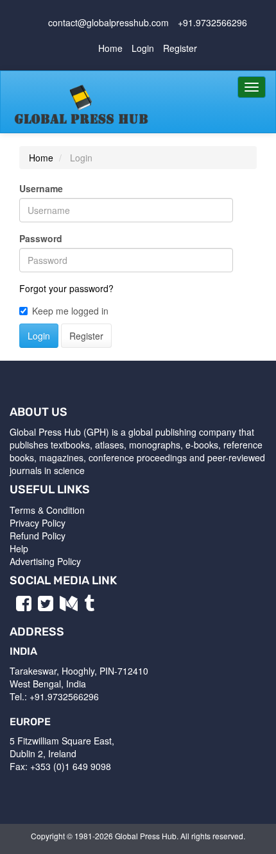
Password (40, 238)
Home (110, 48)
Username (41, 188)
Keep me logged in (70, 310)
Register (180, 48)
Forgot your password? (66, 288)
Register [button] (86, 335)
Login (143, 48)
